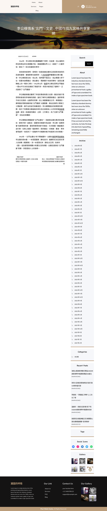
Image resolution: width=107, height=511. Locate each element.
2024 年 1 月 (78, 255)
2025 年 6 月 (78, 195)
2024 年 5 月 (78, 241)
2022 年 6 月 (78, 311)
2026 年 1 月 (78, 170)
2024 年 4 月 (78, 244)
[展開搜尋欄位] (78, 7)
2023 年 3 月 (78, 279)
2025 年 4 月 (78, 202)
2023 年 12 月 (78, 258)
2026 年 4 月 (78, 160)
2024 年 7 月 (78, 234)
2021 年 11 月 (78, 325)
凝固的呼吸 (15, 6)
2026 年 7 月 (78, 149)
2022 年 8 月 (78, 304)
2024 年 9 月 (78, 227)
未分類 (77, 357)
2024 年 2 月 (78, 251)
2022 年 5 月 (78, 315)
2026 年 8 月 (78, 145)
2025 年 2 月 (78, 209)
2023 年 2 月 (78, 283)
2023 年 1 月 (78, 286)
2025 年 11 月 (78, 177)
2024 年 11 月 (78, 219)
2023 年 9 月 (78, 269)
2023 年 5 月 (78, 272)
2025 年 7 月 (78, 191)
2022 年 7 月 (78, 308)
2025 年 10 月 (79, 181)
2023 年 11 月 (78, 262)
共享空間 (45, 75)
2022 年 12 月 (78, 290)
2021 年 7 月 (78, 339)
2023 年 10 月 (79, 265)
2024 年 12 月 (79, 216)
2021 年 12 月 (78, 322)
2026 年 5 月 (78, 156)
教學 (45, 84)
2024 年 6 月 (78, 237)
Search (89, 64)
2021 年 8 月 (78, 336)
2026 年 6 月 (78, 153)
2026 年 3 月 (78, 163)
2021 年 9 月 (78, 332)
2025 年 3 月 (78, 205)
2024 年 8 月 (78, 230)
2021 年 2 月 (78, 343)
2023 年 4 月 (78, 276)
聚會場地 (60, 137)
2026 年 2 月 (78, 167)
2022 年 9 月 (78, 301)
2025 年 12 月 (78, 174)
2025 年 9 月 (78, 184)
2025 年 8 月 (78, 188)
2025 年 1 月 (78, 212)
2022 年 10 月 (79, 297)
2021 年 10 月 (78, 329)
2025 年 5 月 (78, 198)
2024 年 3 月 (78, 248)
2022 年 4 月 (78, 318)
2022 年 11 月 (78, 293)
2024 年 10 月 (79, 223)
